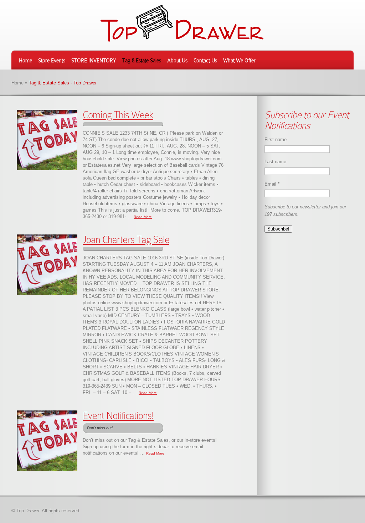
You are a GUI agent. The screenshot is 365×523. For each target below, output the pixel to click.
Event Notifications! (118, 415)
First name (275, 139)
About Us (177, 60)
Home (25, 60)
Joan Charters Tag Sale (126, 239)
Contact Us (205, 60)
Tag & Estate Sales (141, 60)
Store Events (51, 60)
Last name (275, 161)
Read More (143, 217)
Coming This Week (118, 114)
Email (271, 184)
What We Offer (239, 60)
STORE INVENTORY (93, 60)
